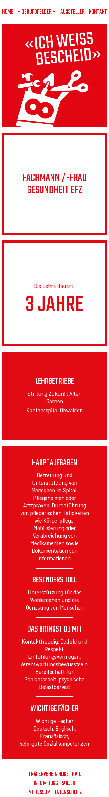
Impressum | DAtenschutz (54, 792)
